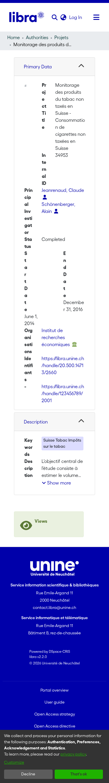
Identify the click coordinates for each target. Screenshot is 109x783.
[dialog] (54, 756)
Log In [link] (76, 17)
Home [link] (13, 37)
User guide (54, 702)
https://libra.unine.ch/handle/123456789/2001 (63, 393)
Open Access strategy (54, 714)
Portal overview (54, 690)
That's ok (78, 774)
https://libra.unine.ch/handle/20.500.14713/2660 (63, 365)
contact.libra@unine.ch (54, 607)
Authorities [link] (37, 37)
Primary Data (38, 66)
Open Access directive (54, 726)
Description (36, 421)
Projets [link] (61, 37)
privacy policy (73, 754)
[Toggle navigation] (96, 17)
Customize (14, 762)
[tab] (54, 67)
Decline (28, 774)
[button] (54, 17)
